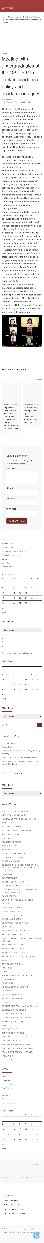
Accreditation (9, 846)
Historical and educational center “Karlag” (21, 939)
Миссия (5, 1095)
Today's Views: (11, 1205)
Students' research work (16, 1044)
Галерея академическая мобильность (17, 653)
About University (11, 822)
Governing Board (11, 919)
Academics (7, 838)
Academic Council (11, 826)
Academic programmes (11, 555)
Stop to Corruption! (13, 1033)
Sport (5, 1025)
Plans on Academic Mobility (17, 975)
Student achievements (14, 1036)
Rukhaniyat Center (12, 998)
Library (4, 559)
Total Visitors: (10, 1213)
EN (3, 646)
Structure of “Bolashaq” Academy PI (15, 551)
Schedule (7, 1002)
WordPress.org (7, 1088)
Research (7, 990)
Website (11, 509)
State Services (10, 1029)
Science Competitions (14, 1010)
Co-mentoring (9, 878)
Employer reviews (12, 915)
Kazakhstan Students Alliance (19, 956)
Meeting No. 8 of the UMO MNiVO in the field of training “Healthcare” (20, 762)
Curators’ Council (12, 907)
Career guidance (11, 861)
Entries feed (6, 1080)
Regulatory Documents (15, 987)
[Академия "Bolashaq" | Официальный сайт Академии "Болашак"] (7, 8)
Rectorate (7, 983)
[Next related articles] (39, 376)
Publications (9, 979)
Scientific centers (12, 1013)
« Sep (4, 612)
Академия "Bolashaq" (16, 1229)
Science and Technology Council (20, 1006)
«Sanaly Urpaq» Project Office (19, 819)
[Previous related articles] (33, 376)
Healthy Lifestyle (11, 934)
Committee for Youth (13, 882)
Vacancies (7, 1056)
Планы (4, 1099)
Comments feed (8, 1084)
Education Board (11, 911)
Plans (5, 971)
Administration (7, 547)
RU (3, 642)
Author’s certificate (13, 853)
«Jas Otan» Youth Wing (14, 815)
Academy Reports (11, 842)
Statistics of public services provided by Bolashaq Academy (21, 752)
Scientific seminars (12, 1021)
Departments (7, 566)
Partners (7, 968)
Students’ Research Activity (17, 1048)
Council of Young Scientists (18, 900)
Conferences (9, 896)
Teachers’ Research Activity (17, 1052)
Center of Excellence (14, 874)
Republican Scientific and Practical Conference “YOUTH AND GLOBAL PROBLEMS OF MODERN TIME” (11, 418)
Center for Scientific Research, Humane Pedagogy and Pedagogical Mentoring (21, 868)
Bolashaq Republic (12, 857)
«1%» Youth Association (15, 811)
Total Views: (9, 1209)
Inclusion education (13, 944)
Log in (4, 1076)
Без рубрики (8, 1059)
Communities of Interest (15, 885)
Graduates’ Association (15, 923)
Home (4, 17)
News (10, 17)
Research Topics (8, 743)
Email (10, 499)
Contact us (6, 563)
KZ (3, 638)
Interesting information (15, 948)
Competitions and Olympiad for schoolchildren (19, 890)
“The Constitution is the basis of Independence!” (20, 757)
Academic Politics (11, 834)
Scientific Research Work (16, 1017)
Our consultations (12, 964)
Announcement (7, 543)
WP (13, 1232)
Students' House (11, 1040)
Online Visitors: (11, 1201)
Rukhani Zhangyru (12, 994)
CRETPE (6, 903)
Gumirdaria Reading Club (15, 930)
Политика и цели (8, 1103)
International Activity (14, 952)
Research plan (7, 747)
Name (10, 488)
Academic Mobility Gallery (16, 830)
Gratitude (7, 927)
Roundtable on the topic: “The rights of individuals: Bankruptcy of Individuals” (31, 415)
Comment (12, 469)
